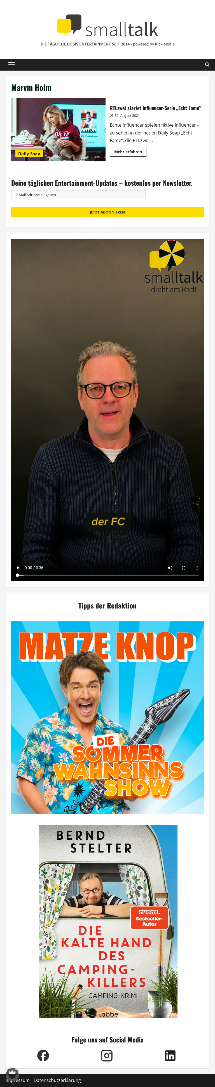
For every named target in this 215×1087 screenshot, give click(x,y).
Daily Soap (29, 153)
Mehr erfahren (130, 153)
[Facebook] (43, 1056)
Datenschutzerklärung (57, 1080)
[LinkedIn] (170, 1056)
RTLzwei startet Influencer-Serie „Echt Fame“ (58, 129)
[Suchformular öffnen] (207, 64)
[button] (12, 65)
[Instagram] (106, 1056)
